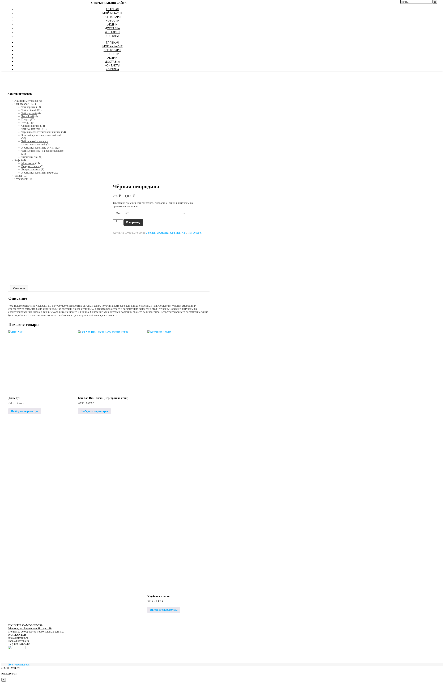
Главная (112, 9)
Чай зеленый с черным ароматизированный (34, 143)
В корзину (133, 222)
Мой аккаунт (112, 13)
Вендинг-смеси (30, 166)
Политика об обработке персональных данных (36, 631)
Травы (18, 175)
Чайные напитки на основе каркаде (42, 150)
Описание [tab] (19, 288)
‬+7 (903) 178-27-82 (19, 644)
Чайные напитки (31, 128)
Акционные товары (26, 100)
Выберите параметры (25, 411)
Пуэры (25, 119)
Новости (112, 21)
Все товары (112, 17)
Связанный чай (30, 125)
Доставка (112, 28)
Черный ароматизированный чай (41, 131)
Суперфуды (21, 178)
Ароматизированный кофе (37, 172)
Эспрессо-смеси (30, 169)
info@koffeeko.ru (18, 637)
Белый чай (27, 116)
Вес (118, 213)
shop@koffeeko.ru (18, 640)
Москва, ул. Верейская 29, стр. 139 (30, 628)
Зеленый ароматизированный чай (41, 135)
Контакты (112, 32)
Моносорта (28, 163)
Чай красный (29, 113)
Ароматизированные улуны (37, 147)
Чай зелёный (28, 110)
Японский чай (29, 156)
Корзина (112, 36)
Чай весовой (21, 103)
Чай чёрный (28, 107)
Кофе (17, 160)
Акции (112, 24)
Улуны (25, 122)
